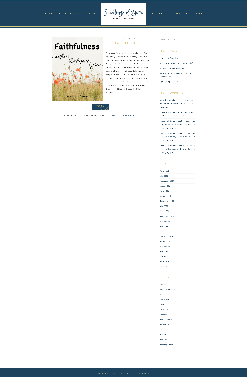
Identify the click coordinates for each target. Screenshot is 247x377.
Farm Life (164, 309)
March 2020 (165, 211)
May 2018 (164, 256)
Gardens (163, 314)
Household (164, 325)
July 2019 (164, 226)
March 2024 (165, 171)
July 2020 (164, 206)
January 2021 (166, 196)
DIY (161, 294)
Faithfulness (128, 43)
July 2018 (164, 251)
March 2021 (165, 191)
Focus (115, 116)
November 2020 (167, 201)
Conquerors (188, 116)
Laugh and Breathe (169, 58)
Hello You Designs (141, 373)
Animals (163, 284)
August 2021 (165, 186)
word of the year (128, 116)
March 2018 (165, 266)
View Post (100, 107)
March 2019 (165, 231)
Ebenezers (164, 299)
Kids (162, 330)
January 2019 (166, 241)
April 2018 (164, 261)
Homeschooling (167, 319)
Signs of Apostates (169, 81)
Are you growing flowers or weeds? (176, 63)
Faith (80, 116)
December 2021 (167, 181)
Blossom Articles (167, 289)
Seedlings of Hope (123, 14)
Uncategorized (166, 345)
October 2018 (166, 246)
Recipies (163, 340)
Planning (164, 335)
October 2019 (166, 221)
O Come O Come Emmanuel (173, 68)
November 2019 (167, 216)
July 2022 (164, 176)
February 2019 (166, 236)
